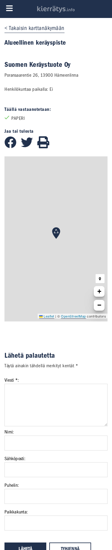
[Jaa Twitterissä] (29, 146)
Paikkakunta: (16, 512)
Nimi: (9, 432)
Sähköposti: (14, 458)
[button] (56, 233)
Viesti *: (11, 380)
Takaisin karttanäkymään (37, 28)
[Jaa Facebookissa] (12, 146)
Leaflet (48, 316)
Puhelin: (11, 485)
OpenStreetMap (73, 316)
